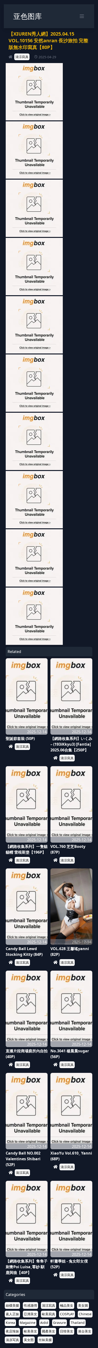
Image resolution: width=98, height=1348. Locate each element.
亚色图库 (27, 16)
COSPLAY (67, 1314)
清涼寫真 (22, 56)
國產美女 (48, 1331)
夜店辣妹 (12, 1331)
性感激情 (30, 1305)
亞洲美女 (30, 1314)
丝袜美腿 (45, 1339)
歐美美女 (30, 1331)
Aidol (44, 1322)
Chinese (85, 1314)
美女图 (29, 1339)
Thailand (78, 1322)
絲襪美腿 (12, 1305)
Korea (10, 1322)
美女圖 (83, 1305)
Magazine (27, 1322)
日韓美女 (66, 1331)
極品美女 (66, 1305)
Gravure (59, 1322)
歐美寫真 (48, 1314)
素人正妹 (12, 1314)
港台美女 (84, 1331)
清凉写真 (12, 1339)
